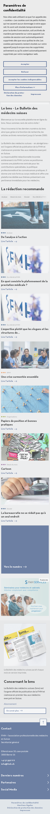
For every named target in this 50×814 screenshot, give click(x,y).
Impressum (36, 94)
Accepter (25, 64)
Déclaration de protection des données (14, 94)
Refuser (25, 72)
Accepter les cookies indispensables (25, 80)
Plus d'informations (24, 87)
